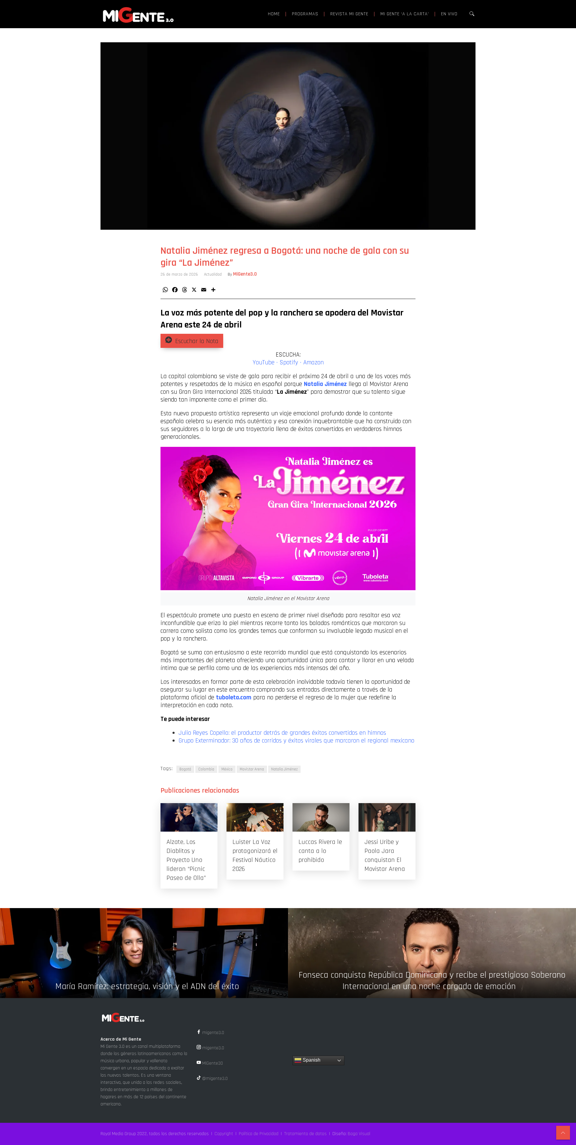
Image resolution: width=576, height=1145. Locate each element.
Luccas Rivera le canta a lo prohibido (320, 851)
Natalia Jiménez (284, 769)
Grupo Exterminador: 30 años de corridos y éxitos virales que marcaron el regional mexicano (296, 741)
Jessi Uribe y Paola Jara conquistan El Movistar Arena (384, 855)
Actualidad (213, 274)
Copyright (223, 1134)
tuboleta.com (233, 697)
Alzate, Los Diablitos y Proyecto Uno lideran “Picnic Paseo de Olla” (186, 860)
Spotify (289, 362)
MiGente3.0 (245, 274)
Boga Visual (359, 1134)
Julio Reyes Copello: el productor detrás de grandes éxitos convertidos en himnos (282, 733)
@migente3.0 (214, 1078)
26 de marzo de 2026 (179, 274)
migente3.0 (212, 1033)
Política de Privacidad (258, 1134)
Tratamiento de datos (305, 1134)
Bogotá (185, 769)
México (226, 769)
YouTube (263, 362)
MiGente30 (212, 1063)
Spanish (311, 1060)
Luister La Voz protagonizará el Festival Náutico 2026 (255, 855)
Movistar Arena (252, 769)
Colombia (206, 769)
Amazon (313, 362)
